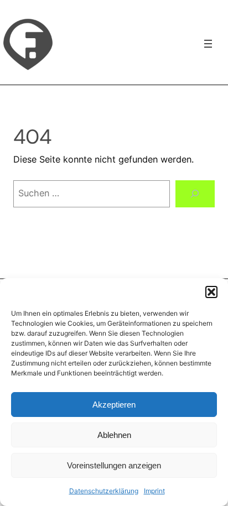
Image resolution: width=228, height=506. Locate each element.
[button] (211, 292)
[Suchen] (195, 194)
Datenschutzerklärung (103, 491)
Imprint (154, 491)
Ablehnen (114, 435)
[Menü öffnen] (208, 43)
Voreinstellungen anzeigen (114, 465)
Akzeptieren (114, 404)
